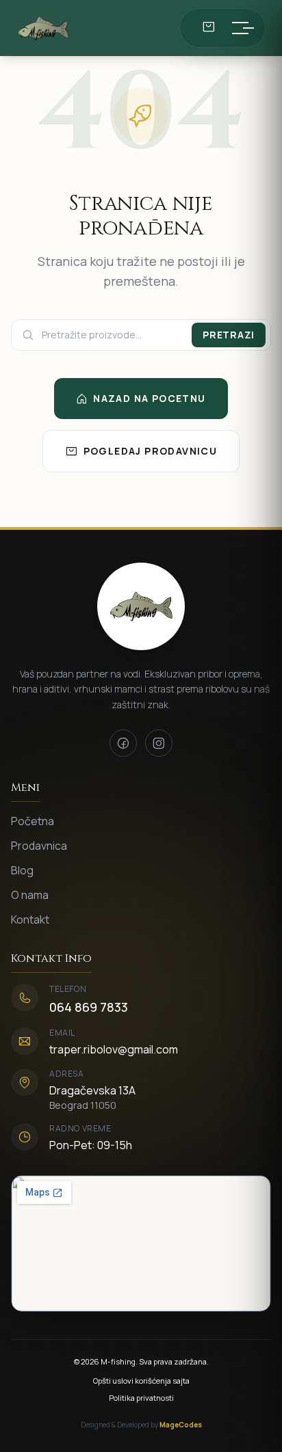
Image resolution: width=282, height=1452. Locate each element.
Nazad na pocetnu (149, 398)
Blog (22, 870)
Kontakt (30, 919)
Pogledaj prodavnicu (151, 450)
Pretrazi (229, 334)
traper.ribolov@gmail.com (113, 1049)
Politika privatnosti (141, 1398)
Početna (32, 821)
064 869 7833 (88, 1007)
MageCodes (180, 1424)
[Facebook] (123, 743)
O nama (30, 894)
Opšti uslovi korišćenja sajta (141, 1380)
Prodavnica (39, 845)
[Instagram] (158, 743)
